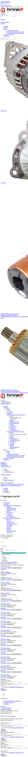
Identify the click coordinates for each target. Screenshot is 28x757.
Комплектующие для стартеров (9, 390)
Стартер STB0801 (5, 572)
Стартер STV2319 (5, 603)
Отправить (3, 690)
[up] (17, 587)
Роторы (18, 392)
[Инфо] (7, 450)
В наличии (5, 538)
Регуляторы (24, 316)
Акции (4, 559)
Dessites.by (13, 716)
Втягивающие (11, 391)
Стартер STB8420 (5, 630)
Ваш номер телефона (7, 683)
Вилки (2, 391)
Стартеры (3, 182)
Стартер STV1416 (5, 612)
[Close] (7, 401)
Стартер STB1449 (5, 648)
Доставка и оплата (5, 1)
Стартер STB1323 (5, 675)
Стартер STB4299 (5, 639)
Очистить (3, 562)
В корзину (3, 578)
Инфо (5, 29)
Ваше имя (4, 682)
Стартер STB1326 (5, 666)
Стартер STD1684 (5, 621)
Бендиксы (12, 448)
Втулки (6, 391)
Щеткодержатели (9, 315)
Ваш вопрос (4, 751)
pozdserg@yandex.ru (9, 480)
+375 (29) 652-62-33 (6, 402)
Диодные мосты (14, 430)
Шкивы (3, 315)
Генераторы (4, 110)
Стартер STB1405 (5, 657)
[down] (1, 587)
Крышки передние (15, 440)
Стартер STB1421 (5, 582)
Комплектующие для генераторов (10, 313)
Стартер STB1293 (5, 593)
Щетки (7, 316)
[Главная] (12, 398)
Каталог (6, 27)
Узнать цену (10, 606)
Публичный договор (12, 30)
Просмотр (9, 578)
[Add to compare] (2, 581)
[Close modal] (14, 732)
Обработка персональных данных (16, 31)
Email (2, 685)
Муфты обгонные (14, 423)
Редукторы (8, 392)
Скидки (4, 557)
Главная (6, 26)
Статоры (18, 316)
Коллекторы (12, 316)
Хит (3, 556)
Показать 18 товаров (11, 562)
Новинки (4, 560)
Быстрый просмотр (16, 567)
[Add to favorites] (1, 581)
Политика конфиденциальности (15, 33)
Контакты (6, 36)
